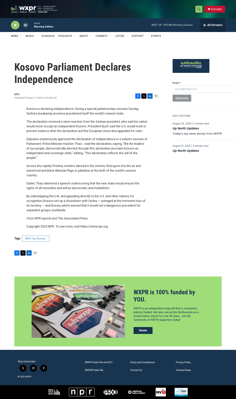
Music (30, 36)
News (14, 36)
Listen (119, 36)
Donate (216, 9)
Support (138, 36)
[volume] (26, 25)
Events (156, 36)
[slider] (31, 25)
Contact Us (136, 370)
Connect (102, 36)
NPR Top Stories (36, 238)
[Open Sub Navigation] (21, 36)
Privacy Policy (183, 362)
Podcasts (65, 36)
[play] (15, 25)
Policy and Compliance (142, 362)
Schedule (48, 36)
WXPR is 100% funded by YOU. (164, 296)
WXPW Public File (94, 370)
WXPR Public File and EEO (98, 362)
